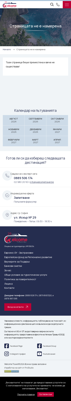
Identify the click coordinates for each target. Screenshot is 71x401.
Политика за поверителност (20, 279)
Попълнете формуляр (25, 201)
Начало (7, 49)
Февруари (13, 141)
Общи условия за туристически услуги (25, 275)
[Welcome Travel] (9, 4)
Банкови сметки (13, 266)
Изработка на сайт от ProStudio (19, 368)
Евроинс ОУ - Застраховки (18, 252)
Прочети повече (26, 394)
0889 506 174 (23, 178)
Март (35, 141)
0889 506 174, (31, 295)
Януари (57, 131)
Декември (35, 131)
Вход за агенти (16, 306)
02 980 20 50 (21, 182)
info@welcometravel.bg (42, 182)
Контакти (9, 288)
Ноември (13, 131)
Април (57, 141)
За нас (7, 270)
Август (13, 120)
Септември (35, 120)
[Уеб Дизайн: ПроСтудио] (35, 371)
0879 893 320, (45, 295)
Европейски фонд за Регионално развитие (28, 257)
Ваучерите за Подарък (17, 261)
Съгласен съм (45, 394)
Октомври (57, 120)
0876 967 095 (10, 298)
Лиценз (8, 283)
